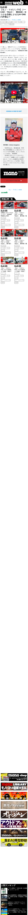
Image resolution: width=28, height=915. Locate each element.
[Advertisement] (14, 754)
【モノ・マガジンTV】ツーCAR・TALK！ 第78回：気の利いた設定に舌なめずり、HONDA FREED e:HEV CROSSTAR (20, 217)
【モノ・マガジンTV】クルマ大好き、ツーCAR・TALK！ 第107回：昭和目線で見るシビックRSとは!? (20, 271)
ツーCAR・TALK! (16, 22)
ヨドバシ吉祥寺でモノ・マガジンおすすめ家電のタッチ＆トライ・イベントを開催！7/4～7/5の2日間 (17, 911)
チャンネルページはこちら (13, 180)
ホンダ (23, 22)
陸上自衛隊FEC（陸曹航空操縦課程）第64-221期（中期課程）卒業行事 (17, 896)
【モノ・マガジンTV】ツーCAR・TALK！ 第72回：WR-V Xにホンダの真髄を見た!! (7, 244)
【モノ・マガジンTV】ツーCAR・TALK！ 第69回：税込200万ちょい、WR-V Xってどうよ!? (20, 244)
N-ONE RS (3, 22)
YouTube (9, 22)
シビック (3, 273)
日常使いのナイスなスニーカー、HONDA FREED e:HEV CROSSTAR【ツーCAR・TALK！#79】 (7, 216)
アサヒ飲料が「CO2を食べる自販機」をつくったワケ (17, 888)
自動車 (12, 24)
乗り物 (2, 7)
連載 (6, 7)
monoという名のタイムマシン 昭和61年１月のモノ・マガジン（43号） (17, 903)
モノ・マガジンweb (14, 20)
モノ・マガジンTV (5, 24)
